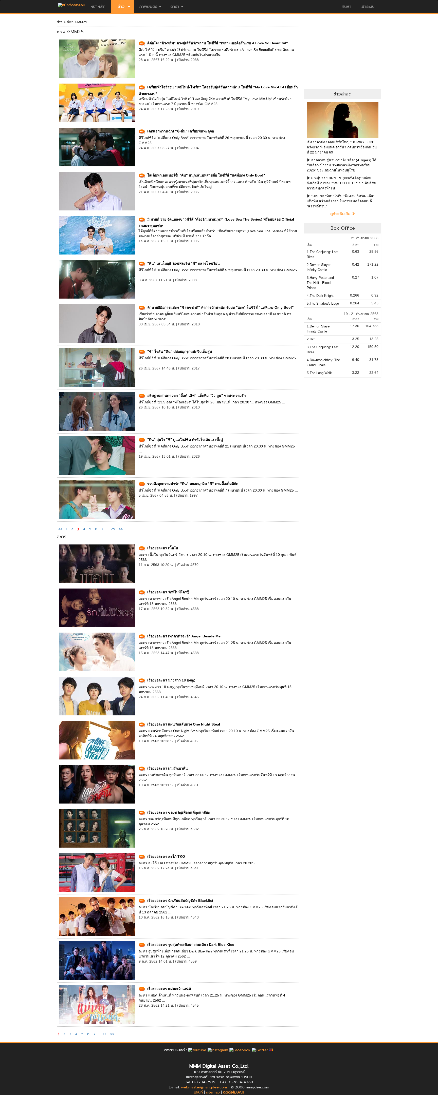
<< (60, 529)
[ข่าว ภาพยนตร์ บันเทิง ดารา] (71, 4)
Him (313, 339)
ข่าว (59, 22)
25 (113, 529)
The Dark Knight (322, 296)
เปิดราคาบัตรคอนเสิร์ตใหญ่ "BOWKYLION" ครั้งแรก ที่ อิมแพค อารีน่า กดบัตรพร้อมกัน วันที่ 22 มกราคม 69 (342, 147)
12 (104, 1034)
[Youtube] (197, 1050)
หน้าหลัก (98, 7)
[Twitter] (260, 1050)
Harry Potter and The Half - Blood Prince (320, 283)
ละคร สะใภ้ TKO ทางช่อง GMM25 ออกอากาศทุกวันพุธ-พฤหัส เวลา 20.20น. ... (199, 863)
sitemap (213, 1092)
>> (121, 529)
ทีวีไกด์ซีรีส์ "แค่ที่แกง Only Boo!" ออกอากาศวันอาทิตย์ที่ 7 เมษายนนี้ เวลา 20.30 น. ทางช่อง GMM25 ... (218, 490)
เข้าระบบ (367, 7)
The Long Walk (321, 373)
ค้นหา (346, 7)
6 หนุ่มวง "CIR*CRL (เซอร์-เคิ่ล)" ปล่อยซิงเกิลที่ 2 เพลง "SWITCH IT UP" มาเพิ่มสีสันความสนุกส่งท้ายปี (341, 183)
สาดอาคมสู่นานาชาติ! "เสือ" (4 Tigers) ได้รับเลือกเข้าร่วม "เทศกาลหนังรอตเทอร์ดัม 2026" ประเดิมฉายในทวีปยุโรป (341, 165)
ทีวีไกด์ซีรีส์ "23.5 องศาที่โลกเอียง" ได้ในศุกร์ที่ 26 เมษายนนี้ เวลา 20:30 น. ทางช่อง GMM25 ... (212, 402)
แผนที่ (198, 1092)
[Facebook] (239, 1050)
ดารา (175, 7)
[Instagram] (218, 1050)
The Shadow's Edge (324, 303)
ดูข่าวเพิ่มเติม (341, 214)
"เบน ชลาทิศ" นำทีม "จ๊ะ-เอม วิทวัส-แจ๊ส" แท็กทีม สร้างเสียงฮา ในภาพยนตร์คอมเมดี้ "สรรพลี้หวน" (340, 201)
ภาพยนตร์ (148, 7)
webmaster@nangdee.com (204, 1087)
